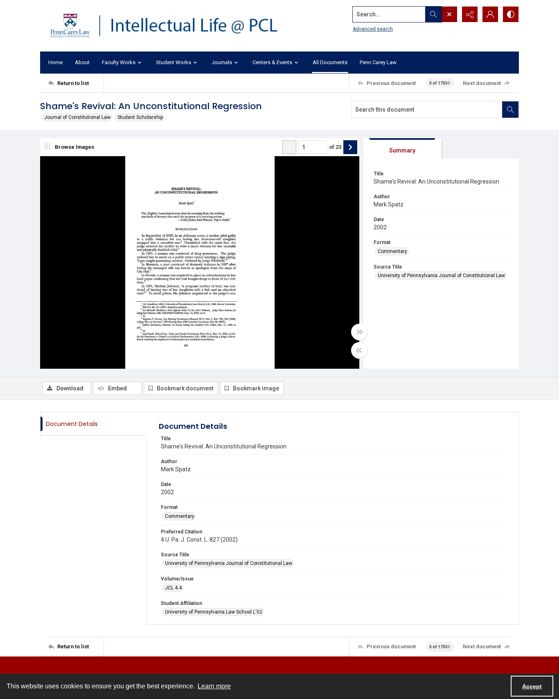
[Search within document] (510, 109)
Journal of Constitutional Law (77, 117)
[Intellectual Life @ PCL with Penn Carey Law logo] (171, 25)
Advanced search (373, 29)
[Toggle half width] (359, 350)
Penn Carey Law (378, 62)
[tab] (402, 148)
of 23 (335, 147)
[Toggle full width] (359, 332)
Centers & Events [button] (272, 62)
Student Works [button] (173, 62)
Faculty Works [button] (118, 62)
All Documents (330, 62)
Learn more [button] (214, 686)
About (82, 62)
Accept (532, 686)
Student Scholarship (140, 117)
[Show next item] (350, 147)
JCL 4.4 (173, 588)
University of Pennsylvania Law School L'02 (213, 612)
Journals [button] (222, 62)
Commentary (392, 251)
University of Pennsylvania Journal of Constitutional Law (441, 275)
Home (55, 62)
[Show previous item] (289, 147)
